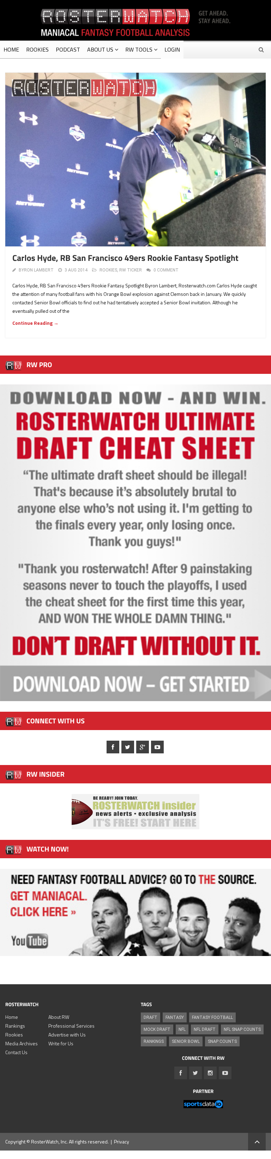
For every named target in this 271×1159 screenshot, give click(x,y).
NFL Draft (205, 1029)
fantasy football (212, 1017)
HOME (11, 49)
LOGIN (172, 49)
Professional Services (71, 1025)
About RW (58, 1017)
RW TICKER (130, 270)
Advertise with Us (67, 1034)
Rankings (15, 1025)
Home (11, 1017)
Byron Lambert (36, 270)
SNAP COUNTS (222, 1041)
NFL (182, 1029)
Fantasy (174, 1017)
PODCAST (68, 49)
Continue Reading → (35, 323)
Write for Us (60, 1043)
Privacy (121, 1141)
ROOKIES (37, 49)
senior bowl (186, 1041)
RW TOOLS (138, 49)
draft (150, 1017)
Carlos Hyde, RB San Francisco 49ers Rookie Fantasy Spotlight (125, 258)
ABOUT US (100, 49)
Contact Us (16, 1052)
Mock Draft (157, 1029)
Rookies (14, 1034)
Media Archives (21, 1043)
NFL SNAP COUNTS (242, 1029)
